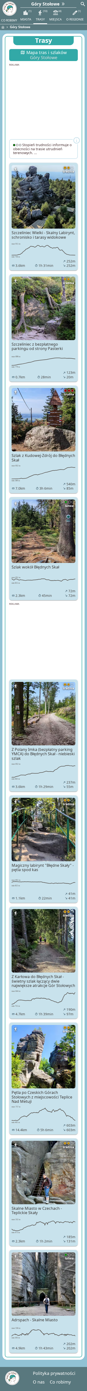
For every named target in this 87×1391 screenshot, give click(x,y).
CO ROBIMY (9, 20)
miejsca (55, 15)
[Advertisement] (43, 102)
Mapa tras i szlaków (43, 55)
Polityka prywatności (54, 1373)
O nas (39, 1382)
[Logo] (9, 8)
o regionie (75, 15)
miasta (25, 15)
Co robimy (60, 1382)
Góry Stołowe (20, 27)
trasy (41, 15)
